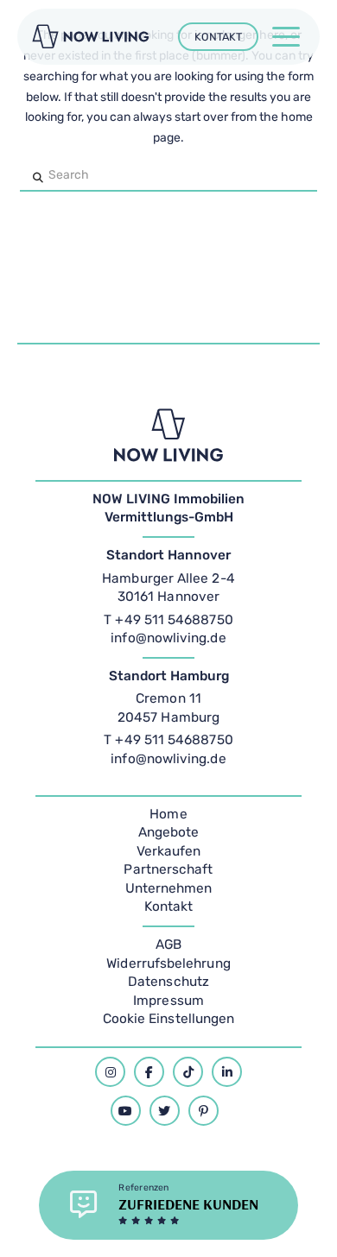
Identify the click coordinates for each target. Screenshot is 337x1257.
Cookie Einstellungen (169, 1018)
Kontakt (169, 906)
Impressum (168, 1000)
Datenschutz (168, 981)
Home (168, 814)
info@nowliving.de (168, 638)
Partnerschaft (168, 869)
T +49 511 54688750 (168, 620)
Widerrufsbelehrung (168, 963)
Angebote (169, 832)
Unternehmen (169, 888)
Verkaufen (169, 851)
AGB (168, 944)
